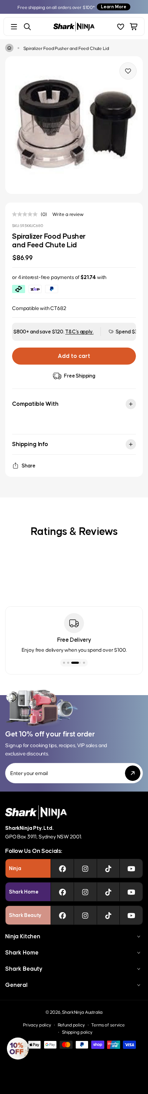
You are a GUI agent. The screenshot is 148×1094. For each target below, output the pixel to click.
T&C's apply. (59, 331)
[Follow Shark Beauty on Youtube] (131, 915)
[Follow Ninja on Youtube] (131, 868)
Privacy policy (37, 1025)
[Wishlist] (120, 26)
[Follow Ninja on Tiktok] (108, 868)
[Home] (9, 48)
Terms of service (108, 1025)
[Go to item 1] (64, 663)
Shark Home (21, 952)
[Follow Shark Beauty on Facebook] (62, 915)
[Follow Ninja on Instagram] (85, 868)
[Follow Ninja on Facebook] (62, 868)
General (16, 984)
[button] (18, 1049)
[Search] (27, 26)
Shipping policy (77, 1032)
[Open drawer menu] (14, 26)
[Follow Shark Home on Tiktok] (108, 891)
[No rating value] (26, 214)
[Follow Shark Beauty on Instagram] (85, 915)
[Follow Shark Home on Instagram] (85, 891)
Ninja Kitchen (22, 936)
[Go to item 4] (80, 663)
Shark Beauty (23, 968)
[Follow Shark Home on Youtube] (131, 891)
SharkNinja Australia (82, 1012)
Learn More (113, 6)
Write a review (68, 214)
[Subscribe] (132, 773)
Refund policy (71, 1025)
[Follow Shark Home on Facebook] (62, 891)
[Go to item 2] (68, 663)
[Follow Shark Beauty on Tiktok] (108, 915)
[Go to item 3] (72, 663)
